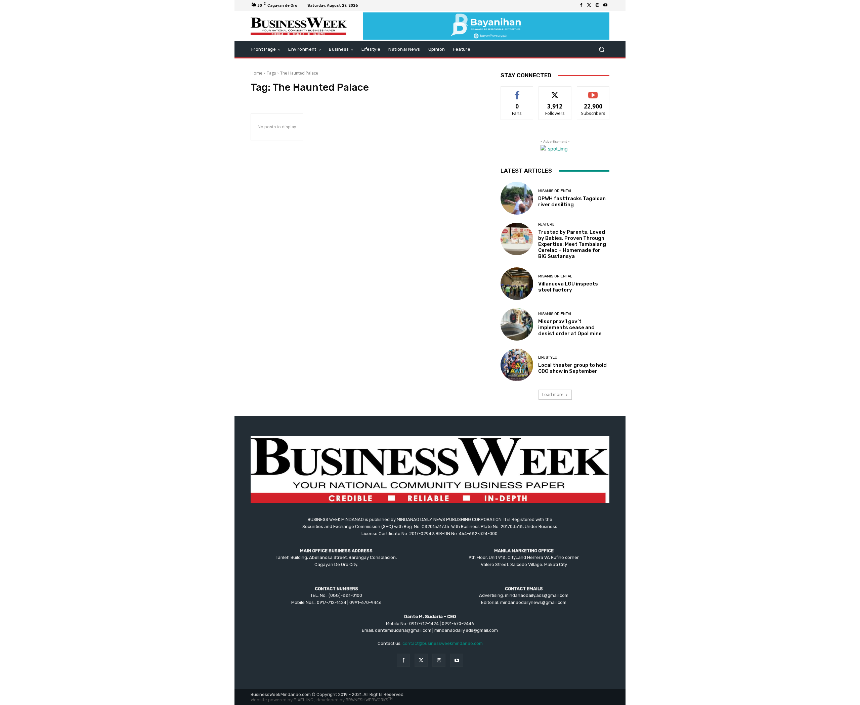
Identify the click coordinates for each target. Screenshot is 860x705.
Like (517, 91)
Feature (546, 224)
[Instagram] (597, 5)
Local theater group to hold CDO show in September (572, 368)
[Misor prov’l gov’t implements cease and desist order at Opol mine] (517, 324)
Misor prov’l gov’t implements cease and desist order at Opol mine (570, 327)
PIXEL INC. (304, 699)
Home (256, 73)
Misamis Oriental (555, 191)
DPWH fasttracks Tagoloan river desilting (572, 201)
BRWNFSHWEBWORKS (369, 699)
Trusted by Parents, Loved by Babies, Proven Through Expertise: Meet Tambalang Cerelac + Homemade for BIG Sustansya (572, 244)
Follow (555, 91)
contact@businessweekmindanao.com (442, 643)
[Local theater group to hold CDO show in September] (517, 365)
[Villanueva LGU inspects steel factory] (517, 283)
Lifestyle (547, 357)
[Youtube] (605, 5)
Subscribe (593, 91)
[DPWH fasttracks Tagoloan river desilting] (517, 198)
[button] (601, 49)
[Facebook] (581, 5)
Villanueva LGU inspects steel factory (568, 287)
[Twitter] (589, 5)
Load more (552, 394)
